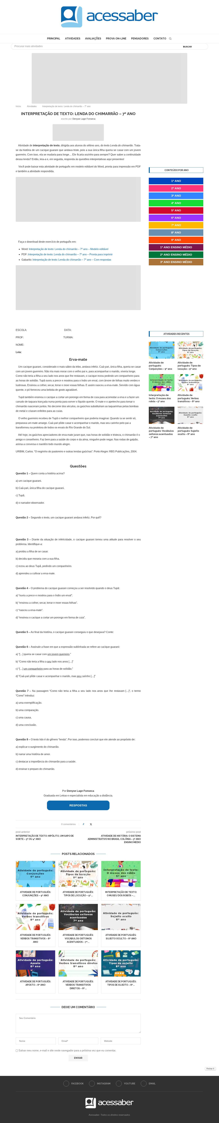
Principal (53, 38)
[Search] (170, 38)
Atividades (72, 38)
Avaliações (93, 38)
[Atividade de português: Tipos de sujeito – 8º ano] (121, 963)
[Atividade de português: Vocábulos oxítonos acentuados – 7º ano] (78, 917)
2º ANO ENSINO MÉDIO (176, 254)
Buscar (187, 47)
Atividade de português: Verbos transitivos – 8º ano (35, 938)
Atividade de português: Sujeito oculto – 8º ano (188, 431)
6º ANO (176, 217)
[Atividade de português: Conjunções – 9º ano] (35, 874)
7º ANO (176, 225)
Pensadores (140, 38)
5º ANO (176, 210)
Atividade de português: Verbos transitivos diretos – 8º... (78, 985)
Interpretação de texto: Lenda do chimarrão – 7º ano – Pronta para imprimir (70, 254)
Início (18, 106)
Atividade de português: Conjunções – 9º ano (160, 365)
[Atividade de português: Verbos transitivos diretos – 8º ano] (78, 963)
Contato (159, 38)
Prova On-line (116, 38)
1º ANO (176, 181)
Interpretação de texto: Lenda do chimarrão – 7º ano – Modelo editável (68, 249)
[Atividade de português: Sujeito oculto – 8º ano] (121, 917)
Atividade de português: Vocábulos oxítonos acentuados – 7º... (78, 938)
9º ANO (176, 239)
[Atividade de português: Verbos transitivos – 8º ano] (35, 917)
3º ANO (176, 195)
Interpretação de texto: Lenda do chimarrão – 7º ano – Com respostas (72, 259)
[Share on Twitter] (91, 824)
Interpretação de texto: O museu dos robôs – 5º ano (160, 398)
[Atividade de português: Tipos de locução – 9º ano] (78, 874)
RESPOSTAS (78, 805)
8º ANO (176, 232)
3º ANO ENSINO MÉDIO (176, 262)
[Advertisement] (192, 1091)
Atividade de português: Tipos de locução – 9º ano (189, 365)
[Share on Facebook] (87, 824)
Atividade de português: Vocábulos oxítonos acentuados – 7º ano (161, 433)
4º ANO (176, 203)
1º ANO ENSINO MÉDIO (176, 247)
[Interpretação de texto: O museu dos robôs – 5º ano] (121, 874)
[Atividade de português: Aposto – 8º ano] (35, 963)
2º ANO (176, 188)
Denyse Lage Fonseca (83, 118)
